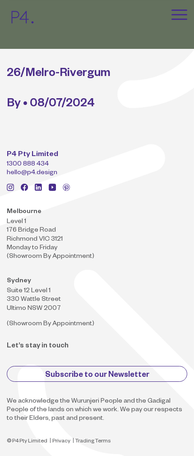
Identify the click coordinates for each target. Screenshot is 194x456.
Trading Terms (93, 442)
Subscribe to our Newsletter (97, 375)
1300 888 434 (28, 164)
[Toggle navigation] (179, 14)
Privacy (61, 442)
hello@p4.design (32, 173)
